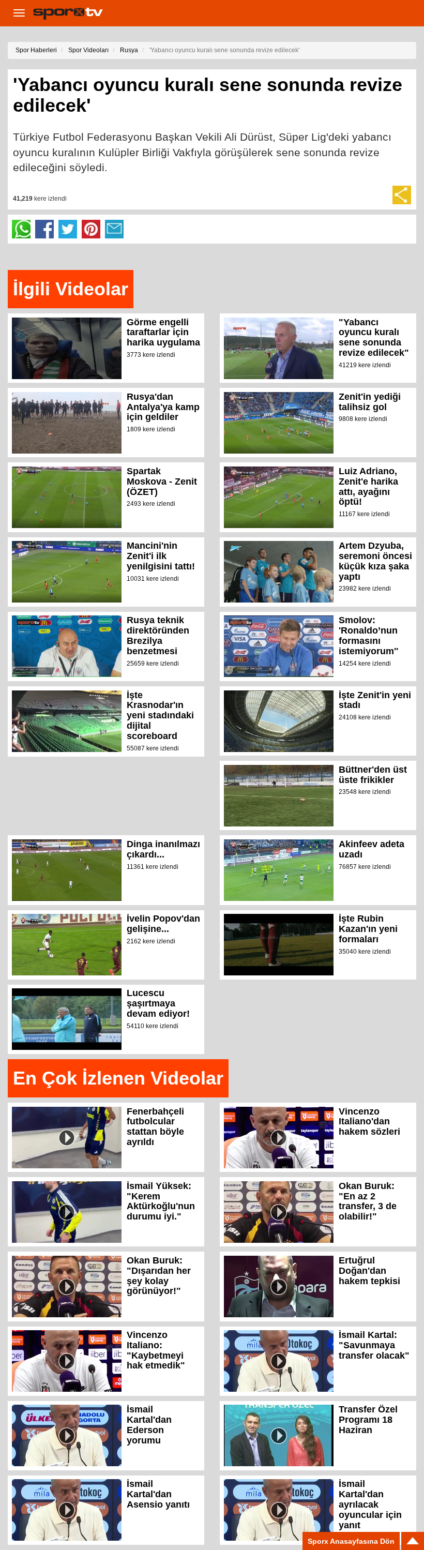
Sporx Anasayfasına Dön (351, 1541)
